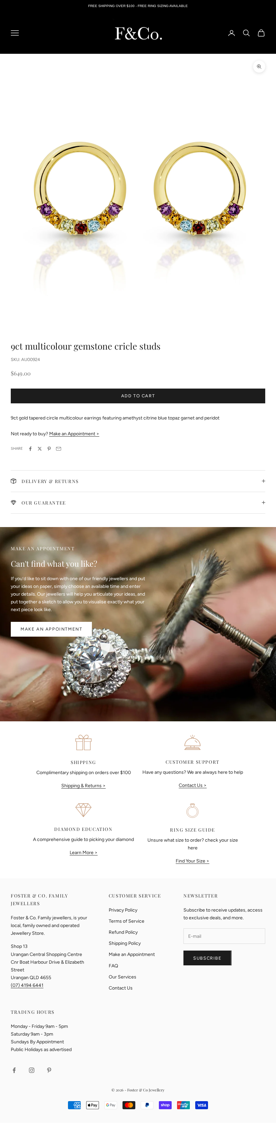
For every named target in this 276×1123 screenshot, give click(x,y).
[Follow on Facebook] (14, 1070)
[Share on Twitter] (39, 448)
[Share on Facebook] (30, 448)
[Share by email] (58, 448)
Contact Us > (193, 785)
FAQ (113, 966)
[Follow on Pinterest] (49, 1070)
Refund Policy (123, 932)
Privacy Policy (123, 910)
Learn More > (84, 852)
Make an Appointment (51, 629)
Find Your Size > (192, 861)
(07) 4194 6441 (27, 985)
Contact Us (121, 988)
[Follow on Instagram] (31, 1070)
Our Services (122, 977)
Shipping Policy (125, 943)
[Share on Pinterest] (49, 448)
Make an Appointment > (74, 434)
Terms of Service (126, 921)
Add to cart (138, 395)
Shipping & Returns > (83, 786)
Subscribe (207, 958)
